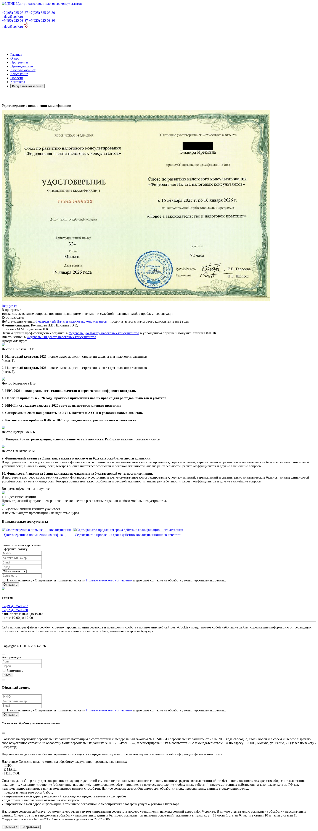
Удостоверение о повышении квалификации (36, 535)
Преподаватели (21, 66)
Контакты (17, 82)
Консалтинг (19, 74)
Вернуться (9, 306)
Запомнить (15, 670)
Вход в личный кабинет (27, 86)
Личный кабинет (22, 70)
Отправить (10, 584)
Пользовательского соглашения (109, 580)
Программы (19, 62)
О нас (14, 58)
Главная (16, 54)
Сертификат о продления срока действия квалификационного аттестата (128, 535)
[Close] (3, 654)
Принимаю (10, 827)
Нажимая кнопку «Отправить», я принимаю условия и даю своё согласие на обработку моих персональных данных (116, 580)
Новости (16, 78)
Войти (7, 675)
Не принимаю (30, 827)
